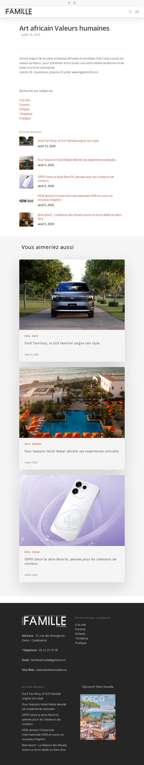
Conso (36, 552)
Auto (35, 335)
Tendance (25, 114)
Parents (24, 105)
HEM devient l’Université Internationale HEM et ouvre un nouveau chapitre (43, 734)
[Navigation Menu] (137, 11)
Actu (27, 335)
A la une (24, 100)
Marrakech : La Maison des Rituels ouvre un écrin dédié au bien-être (44, 747)
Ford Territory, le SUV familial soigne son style (41, 696)
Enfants (24, 109)
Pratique (25, 118)
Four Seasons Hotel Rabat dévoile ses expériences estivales (44, 706)
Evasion (36, 443)
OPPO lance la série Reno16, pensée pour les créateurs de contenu (41, 719)
